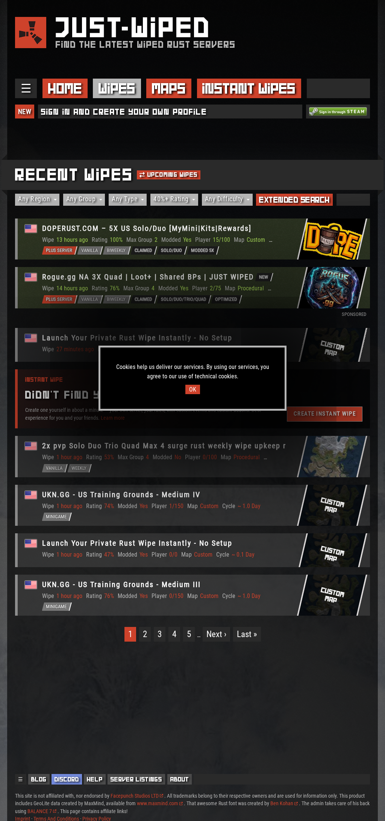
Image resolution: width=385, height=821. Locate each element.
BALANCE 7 (39, 811)
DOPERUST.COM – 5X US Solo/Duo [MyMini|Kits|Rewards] (147, 228)
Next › (216, 634)
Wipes (117, 88)
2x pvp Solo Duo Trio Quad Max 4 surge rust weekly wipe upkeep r (164, 445)
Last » (247, 634)
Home (65, 88)
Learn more (113, 418)
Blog (39, 779)
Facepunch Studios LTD (135, 796)
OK (192, 389)
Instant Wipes (249, 88)
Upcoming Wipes (172, 174)
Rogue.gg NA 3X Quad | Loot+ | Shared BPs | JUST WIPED (148, 276)
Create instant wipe (325, 413)
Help (95, 779)
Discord (67, 779)
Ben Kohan (281, 803)
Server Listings (136, 779)
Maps (169, 88)
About (179, 779)
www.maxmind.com (157, 803)
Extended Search (294, 199)
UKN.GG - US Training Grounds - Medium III (121, 584)
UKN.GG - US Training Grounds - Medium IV (121, 494)
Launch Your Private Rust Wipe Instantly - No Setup (137, 337)
